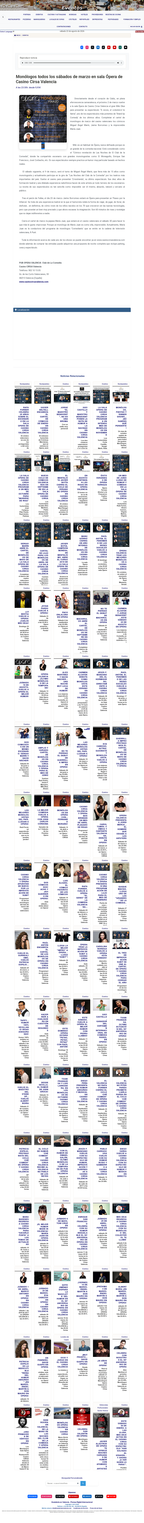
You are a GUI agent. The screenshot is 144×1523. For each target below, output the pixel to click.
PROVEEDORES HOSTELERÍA (82, 1510)
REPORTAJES (102, 1510)
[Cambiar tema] (3, 17)
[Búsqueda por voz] (77, 1483)
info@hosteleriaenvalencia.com (61, 1508)
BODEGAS (74, 1510)
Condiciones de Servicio (80, 1508)
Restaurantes (25, 384)
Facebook (33, 1496)
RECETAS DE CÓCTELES (119, 1510)
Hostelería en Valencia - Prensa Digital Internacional (72, 1502)
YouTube (112, 1496)
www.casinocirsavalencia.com (33, 281)
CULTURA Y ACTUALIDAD (94, 1510)
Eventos (25, 35)
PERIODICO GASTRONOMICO (59, 1512)
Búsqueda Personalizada (72, 1478)
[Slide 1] (42, 146)
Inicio (18, 35)
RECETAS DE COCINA (109, 1510)
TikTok (99, 1496)
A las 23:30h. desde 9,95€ (28, 87)
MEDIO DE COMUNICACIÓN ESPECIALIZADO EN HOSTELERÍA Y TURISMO (16, 1510)
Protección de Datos (96, 1508)
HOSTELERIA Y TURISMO (71, 1512)
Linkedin (87, 1496)
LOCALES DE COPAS (68, 1510)
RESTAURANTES (39, 1510)
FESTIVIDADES (133, 1510)
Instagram (47, 1496)
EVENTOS (34, 1510)
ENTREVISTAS (127, 1510)
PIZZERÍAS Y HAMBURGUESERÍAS (50, 1510)
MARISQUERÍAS (60, 1510)
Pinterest (74, 1496)
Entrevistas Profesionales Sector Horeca (102, 1408)
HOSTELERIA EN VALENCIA (88, 1512)
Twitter (61, 1496)
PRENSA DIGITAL (79, 1512)
